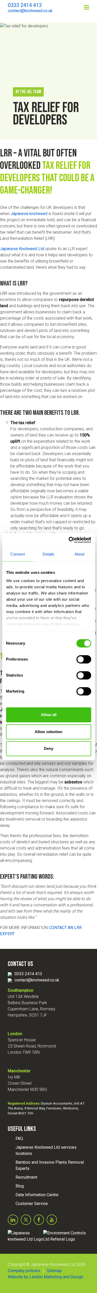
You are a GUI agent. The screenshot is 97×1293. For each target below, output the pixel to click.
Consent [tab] (17, 554)
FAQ (19, 1138)
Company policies (24, 1270)
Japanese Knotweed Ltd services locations (46, 1150)
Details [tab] (49, 554)
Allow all (48, 714)
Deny (48, 748)
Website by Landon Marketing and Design (45, 1276)
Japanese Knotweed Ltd (22, 248)
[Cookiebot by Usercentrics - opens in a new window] (69, 540)
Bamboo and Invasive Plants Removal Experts (50, 1165)
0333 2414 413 (28, 973)
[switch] (83, 659)
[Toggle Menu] (86, 7)
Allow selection (48, 731)
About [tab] (79, 554)
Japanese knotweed (29, 213)
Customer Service (32, 1203)
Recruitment (26, 1177)
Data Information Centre (37, 1194)
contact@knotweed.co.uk (36, 980)
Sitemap (54, 1270)
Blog (20, 1186)
